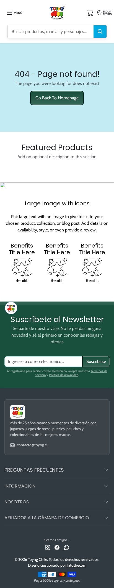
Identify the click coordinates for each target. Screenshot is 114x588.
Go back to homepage (57, 97)
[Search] (100, 31)
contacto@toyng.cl (32, 444)
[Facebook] (57, 547)
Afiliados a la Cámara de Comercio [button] (46, 517)
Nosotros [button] (16, 502)
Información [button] (19, 486)
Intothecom (76, 565)
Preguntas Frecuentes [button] (34, 469)
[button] (14, 12)
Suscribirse (96, 361)
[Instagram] (47, 547)
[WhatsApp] (66, 547)
